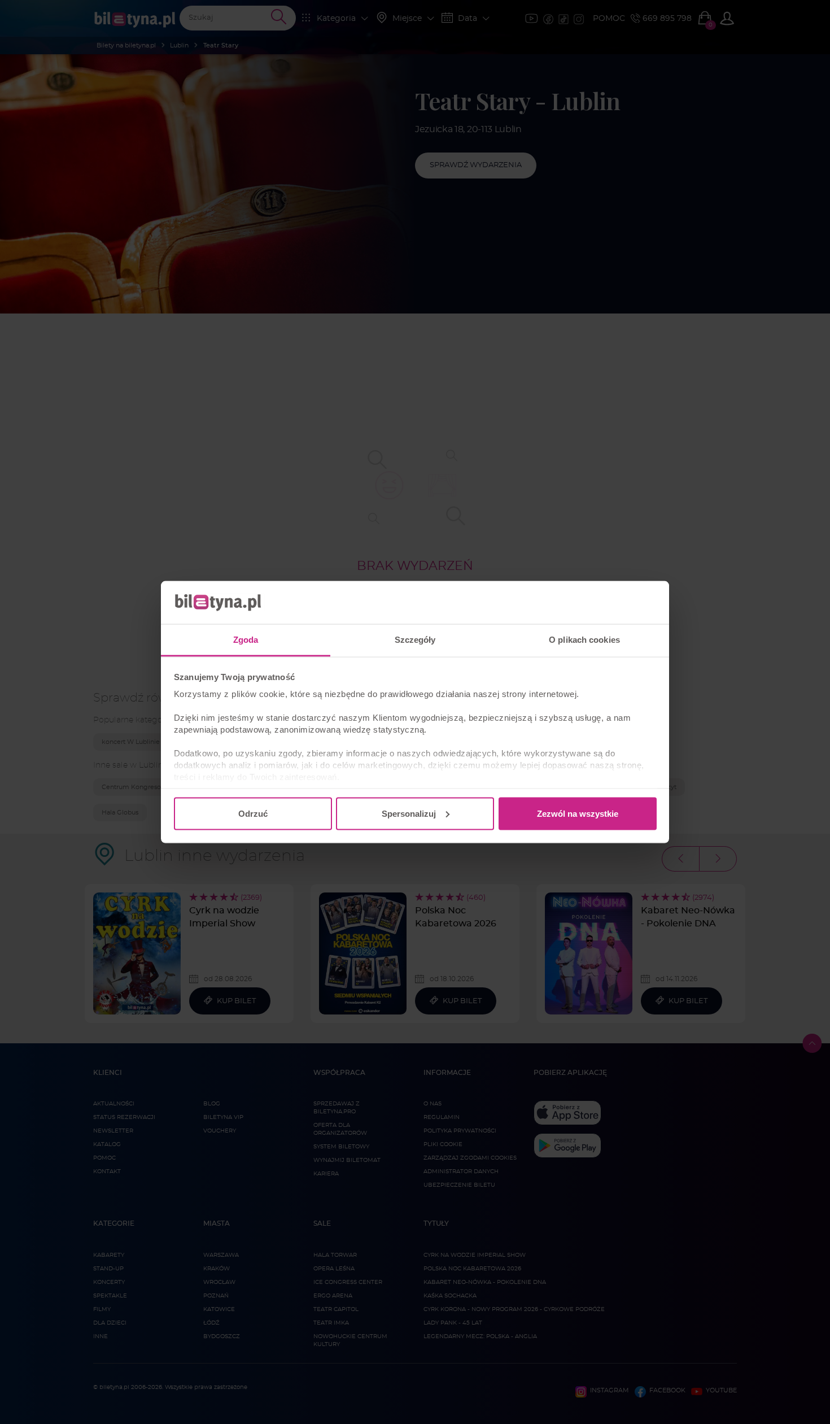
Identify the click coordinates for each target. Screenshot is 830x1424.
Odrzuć (253, 813)
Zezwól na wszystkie (577, 813)
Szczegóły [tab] (415, 639)
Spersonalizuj (409, 813)
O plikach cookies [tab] (584, 639)
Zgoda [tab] (246, 639)
